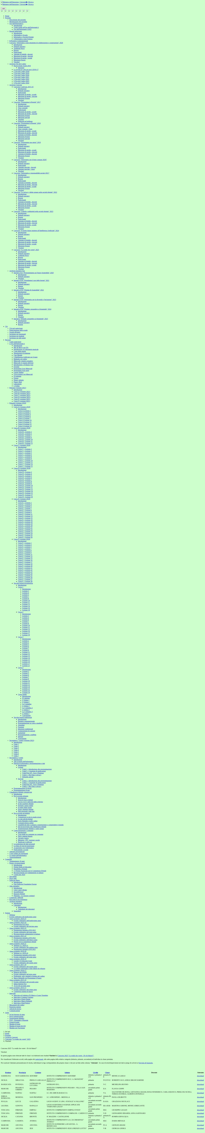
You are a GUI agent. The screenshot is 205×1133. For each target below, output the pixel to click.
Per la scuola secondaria (22, 813)
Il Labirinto (17, 376)
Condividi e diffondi (16, 898)
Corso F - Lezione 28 (25, 581)
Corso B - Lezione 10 (25, 439)
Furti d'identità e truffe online (27, 821)
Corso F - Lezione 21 (25, 568)
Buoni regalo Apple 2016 (22, 66)
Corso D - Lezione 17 (25, 495)
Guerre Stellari (18, 372)
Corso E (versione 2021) (22, 399)
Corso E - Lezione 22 (25, 530)
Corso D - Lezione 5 (25, 476)
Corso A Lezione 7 (24, 418)
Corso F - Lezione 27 (25, 579)
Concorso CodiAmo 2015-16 (23, 87)
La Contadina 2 (27, 708)
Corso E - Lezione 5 (25, 507)
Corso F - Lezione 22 (25, 570)
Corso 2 (20, 612)
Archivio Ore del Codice (17, 64)
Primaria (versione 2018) (17, 403)
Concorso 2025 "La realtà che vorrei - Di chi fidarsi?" (76, 1056)
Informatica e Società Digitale (24, 37)
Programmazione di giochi (22, 788)
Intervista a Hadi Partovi (22, 1003)
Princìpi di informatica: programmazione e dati (29, 763)
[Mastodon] (28, 12)
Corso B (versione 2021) (22, 393)
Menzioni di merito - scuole (23, 58)
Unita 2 (16, 746)
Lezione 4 (25, 593)
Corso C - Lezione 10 (25, 461)
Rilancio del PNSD (20, 972)
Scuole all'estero (14, 332)
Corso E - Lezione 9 (25, 512)
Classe (107, 1072)
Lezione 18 (26, 610)
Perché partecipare (15, 31)
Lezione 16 (26, 608)
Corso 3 (20, 637)
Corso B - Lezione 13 (25, 443)
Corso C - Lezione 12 (25, 462)
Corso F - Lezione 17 (25, 562)
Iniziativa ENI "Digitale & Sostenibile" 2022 (29, 290)
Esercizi (20, 779)
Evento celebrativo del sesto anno (25, 957)
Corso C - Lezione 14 (25, 464)
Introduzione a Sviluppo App (23, 365)
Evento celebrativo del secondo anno (26, 982)
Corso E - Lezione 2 (25, 503)
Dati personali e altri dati (26, 811)
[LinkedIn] (6, 12)
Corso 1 (20, 587)
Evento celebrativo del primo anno (25, 990)
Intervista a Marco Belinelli (23, 1001)
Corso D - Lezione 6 (25, 478)
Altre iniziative (14, 886)
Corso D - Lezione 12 (25, 489)
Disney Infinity (19, 380)
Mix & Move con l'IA (21, 347)
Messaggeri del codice (16, 1005)
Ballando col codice (20, 359)
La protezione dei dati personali (24, 844)
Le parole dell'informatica (18, 855)
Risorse (16, 50)
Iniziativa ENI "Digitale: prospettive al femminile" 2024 (32, 309)
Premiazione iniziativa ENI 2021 (25, 949)
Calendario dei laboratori (26, 909)
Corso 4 (20, 668)
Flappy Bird (18, 382)
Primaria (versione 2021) (17, 388)
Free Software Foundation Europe (25, 884)
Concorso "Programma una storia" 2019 (27, 142)
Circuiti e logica (23, 838)
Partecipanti (18, 52)
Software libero (14, 880)
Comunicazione (14, 1011)
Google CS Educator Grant (23, 961)
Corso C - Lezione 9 (25, 459)
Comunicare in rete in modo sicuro (29, 817)
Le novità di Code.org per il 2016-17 (26, 69)
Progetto (8, 18)
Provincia (22, 1072)
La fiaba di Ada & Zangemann (24, 846)
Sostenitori (17, 911)
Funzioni (21, 727)
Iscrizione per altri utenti (17, 338)
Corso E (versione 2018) (22, 499)
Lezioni (20, 767)
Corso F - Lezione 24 (25, 574)
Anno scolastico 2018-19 (17, 959)
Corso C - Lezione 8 (25, 457)
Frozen (16, 378)
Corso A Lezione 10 (24, 420)
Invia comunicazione (16, 1016)
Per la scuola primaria (21, 796)
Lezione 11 (26, 602)
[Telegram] (24, 12)
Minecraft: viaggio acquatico (23, 361)
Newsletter (13, 876)
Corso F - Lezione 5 (24, 547)
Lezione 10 (26, 600)
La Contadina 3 (27, 712)
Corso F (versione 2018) (22, 539)
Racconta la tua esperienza (18, 899)
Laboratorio (18, 384)
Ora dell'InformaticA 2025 (22, 29)
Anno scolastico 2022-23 (17, 928)
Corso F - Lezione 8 (24, 551)
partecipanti (39, 1059)
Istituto (67, 1072)
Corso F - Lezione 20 (25, 566)
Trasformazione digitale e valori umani (31, 829)
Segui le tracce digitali (25, 800)
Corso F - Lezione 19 (25, 564)
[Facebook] (2, 12)
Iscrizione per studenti (16, 336)
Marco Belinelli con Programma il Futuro (27, 978)
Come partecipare (15, 342)
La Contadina (26, 704)
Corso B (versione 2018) (22, 428)
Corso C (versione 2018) (22, 445)
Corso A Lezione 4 (24, 415)
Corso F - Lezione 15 (25, 558)
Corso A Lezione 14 (24, 426)
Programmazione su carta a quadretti (30, 723)
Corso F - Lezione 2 (24, 543)
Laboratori (17, 905)
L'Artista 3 (25, 706)
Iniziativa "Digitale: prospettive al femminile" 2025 (31, 319)
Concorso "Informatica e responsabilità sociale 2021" (31, 173)
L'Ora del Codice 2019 (21, 73)
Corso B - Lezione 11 (25, 441)
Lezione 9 (25, 679)
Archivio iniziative (15, 901)
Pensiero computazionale (26, 721)
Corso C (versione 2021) (22, 395)
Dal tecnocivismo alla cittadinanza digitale (32, 827)
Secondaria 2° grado (16, 758)
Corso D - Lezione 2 (25, 472)
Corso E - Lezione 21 (25, 528)
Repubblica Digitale (20, 869)
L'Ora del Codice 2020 (21, 75)
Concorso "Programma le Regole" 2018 (27, 123)
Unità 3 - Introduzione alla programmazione (37, 769)
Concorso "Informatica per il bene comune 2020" (30, 160)
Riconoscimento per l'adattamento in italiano (28, 873)
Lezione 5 (25, 595)
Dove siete (13, 878)
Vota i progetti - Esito (25, 129)
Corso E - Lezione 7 (25, 508)
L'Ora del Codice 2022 (21, 79)
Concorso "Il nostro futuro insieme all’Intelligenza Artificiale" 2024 (36, 230)
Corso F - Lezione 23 (25, 572)
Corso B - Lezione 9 (25, 438)
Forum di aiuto (14, 1022)
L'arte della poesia (20, 351)
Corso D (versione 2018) (22, 468)
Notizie (7, 913)
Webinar (12, 915)
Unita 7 (16, 756)
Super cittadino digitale (25, 809)
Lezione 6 (25, 620)
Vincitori (17, 62)
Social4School (18, 892)
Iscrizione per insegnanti (17, 334)
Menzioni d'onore (20, 60)
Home (7, 16)
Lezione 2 (25, 641)
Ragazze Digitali (19, 894)
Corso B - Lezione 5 (25, 434)
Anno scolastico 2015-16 (17, 980)
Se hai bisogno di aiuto (17, 1014)
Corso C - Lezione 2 (25, 449)
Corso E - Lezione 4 (25, 505)
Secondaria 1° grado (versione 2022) (21, 740)
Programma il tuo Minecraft (23, 369)
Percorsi (8, 340)
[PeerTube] (13, 12)
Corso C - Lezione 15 (25, 466)
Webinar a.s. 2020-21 (21, 945)
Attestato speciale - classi (26, 169)
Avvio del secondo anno (22, 986)
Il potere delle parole (25, 807)
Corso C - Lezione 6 (25, 455)
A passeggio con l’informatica (24, 848)
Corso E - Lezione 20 (25, 526)
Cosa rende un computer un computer (30, 834)
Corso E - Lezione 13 (25, 516)
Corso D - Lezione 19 (25, 497)
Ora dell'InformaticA (16, 23)
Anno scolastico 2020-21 (17, 944)
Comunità (8, 859)
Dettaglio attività (27, 777)
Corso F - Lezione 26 (25, 577)
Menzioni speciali (24, 117)
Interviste (12, 993)
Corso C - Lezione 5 (25, 453)
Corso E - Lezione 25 (25, 535)
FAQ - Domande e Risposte (18, 1020)
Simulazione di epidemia (22, 353)
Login (3, 8)
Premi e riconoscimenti (17, 863)
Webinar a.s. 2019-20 (21, 953)
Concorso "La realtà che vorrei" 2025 (26, 250)
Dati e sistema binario (25, 836)
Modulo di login (14, 1024)
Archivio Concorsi (15, 85)
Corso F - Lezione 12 (25, 556)
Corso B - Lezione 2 (25, 432)
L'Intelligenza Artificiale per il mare (25, 357)
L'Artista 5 (25, 714)
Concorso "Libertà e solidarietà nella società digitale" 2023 (33, 211)
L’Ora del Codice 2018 (21, 71)
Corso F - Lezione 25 (25, 576)
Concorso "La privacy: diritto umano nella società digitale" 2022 (35, 192)
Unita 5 (16, 752)
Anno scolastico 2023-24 (17, 922)
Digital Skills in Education (22, 867)
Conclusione (26, 715)
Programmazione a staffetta (27, 735)
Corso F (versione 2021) (22, 401)
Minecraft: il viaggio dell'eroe (23, 363)
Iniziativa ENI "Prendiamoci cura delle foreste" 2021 (31, 280)
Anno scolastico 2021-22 (17, 936)
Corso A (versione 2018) (22, 407)
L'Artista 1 (25, 700)
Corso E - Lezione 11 (25, 514)
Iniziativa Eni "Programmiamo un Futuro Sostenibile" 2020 (34, 273)
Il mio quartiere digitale (26, 804)
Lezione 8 (25, 599)
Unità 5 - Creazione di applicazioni (34, 771)
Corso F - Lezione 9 (24, 553)
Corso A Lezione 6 (24, 416)
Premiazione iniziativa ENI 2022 (25, 938)
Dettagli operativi (19, 46)
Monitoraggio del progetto (18, 22)
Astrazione (21, 733)
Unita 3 (16, 748)
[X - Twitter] (21, 12)
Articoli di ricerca (15, 1009)
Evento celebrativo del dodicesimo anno (22, 917)
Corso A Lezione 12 (24, 424)
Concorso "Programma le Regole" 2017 (27, 102)
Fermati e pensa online (25, 806)
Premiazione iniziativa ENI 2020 (25, 955)
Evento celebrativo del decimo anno (26, 926)
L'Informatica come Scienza (23, 39)
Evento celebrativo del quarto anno (25, 967)
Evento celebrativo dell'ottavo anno (25, 940)
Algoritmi (21, 725)
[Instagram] (17, 12)
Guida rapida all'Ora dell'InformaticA (26, 27)
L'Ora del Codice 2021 (21, 77)
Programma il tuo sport (21, 370)
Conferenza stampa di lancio (23, 991)
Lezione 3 (25, 591)
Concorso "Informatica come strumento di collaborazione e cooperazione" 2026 (36, 43)
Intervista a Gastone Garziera (23, 997)
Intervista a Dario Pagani (22, 999)
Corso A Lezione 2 (24, 413)
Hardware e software (25, 842)
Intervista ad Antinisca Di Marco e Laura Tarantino (31, 995)
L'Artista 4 (25, 710)
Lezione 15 (26, 660)
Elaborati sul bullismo (25, 121)
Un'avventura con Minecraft (23, 374)
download (200, 1076)
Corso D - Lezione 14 (25, 491)
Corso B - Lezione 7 (25, 436)
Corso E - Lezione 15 (25, 518)
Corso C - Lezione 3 (25, 451)
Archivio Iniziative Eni (17, 271)
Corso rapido (22, 694)
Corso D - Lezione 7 (25, 480)
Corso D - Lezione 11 (25, 487)
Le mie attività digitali (25, 819)
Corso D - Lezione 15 (25, 493)
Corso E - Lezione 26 (25, 537)
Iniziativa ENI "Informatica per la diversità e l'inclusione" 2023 (35, 300)
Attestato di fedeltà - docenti (23, 54)
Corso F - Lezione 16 (25, 560)
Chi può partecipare (16, 328)
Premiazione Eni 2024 (21, 924)
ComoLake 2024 (19, 875)
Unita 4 (16, 750)
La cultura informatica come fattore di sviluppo (29, 968)
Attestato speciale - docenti (27, 167)
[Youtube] (10, 12)
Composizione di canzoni (26, 731)
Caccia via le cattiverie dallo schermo (30, 802)
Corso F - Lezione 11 (25, 554)
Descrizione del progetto (17, 20)
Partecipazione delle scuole (18, 330)
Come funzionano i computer (23, 830)
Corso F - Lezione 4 (24, 545)
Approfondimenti (15, 857)
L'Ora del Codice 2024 (21, 83)
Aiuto (7, 1013)
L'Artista (17, 386)
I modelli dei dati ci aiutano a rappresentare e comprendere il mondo (41, 825)
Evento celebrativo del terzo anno (25, 974)
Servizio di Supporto (146, 1063)
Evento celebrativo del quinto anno (25, 963)
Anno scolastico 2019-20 (17, 951)
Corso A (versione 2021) (22, 392)
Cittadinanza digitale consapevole (20, 792)
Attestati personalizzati (17, 852)
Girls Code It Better (20, 890)
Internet (20, 737)
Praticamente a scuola (21, 850)
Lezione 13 (26, 604)
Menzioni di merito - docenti (23, 56)
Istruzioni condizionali (25, 729)
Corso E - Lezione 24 (25, 533)
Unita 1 (16, 744)
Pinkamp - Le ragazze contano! (24, 896)
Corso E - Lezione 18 (25, 522)
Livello (95, 1072)
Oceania (16, 367)
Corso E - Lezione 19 (25, 524)
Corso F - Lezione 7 (24, 549)
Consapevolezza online (26, 823)
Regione (8, 1072)
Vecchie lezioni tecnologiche (23, 583)
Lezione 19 (26, 635)
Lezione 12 (26, 654)
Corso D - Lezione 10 (25, 485)
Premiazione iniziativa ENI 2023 (25, 930)
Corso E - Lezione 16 (25, 520)
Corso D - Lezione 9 (25, 484)
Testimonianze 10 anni (17, 861)
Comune (38, 1072)
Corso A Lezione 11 (24, 422)
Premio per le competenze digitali (25, 942)
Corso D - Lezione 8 (25, 482)
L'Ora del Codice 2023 (21, 81)
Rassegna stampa (15, 1007)
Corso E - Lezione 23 (25, 531)
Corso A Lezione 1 (24, 411)
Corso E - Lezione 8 (25, 510)
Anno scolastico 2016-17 (17, 970)
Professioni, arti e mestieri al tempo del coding (29, 976)
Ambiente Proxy (19, 48)
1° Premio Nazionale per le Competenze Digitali (30, 871)
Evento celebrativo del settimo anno (26, 947)
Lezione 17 (26, 633)
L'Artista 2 (25, 702)
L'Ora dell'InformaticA (17, 344)
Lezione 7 (25, 597)
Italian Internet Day (20, 984)
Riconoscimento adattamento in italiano (27, 934)
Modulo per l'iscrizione (17, 1028)
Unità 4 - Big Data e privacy (31, 775)
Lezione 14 (26, 606)
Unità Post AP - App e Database (33, 773)
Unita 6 (16, 754)
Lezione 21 (26, 666)
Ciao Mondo (18, 355)
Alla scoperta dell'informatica (23, 761)
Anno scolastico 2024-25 (17, 919)
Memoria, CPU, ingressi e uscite (29, 840)
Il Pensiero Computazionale (18, 41)
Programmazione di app (22, 790)
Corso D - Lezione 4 (25, 474)
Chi (6, 326)
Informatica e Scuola (21, 35)
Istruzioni (21, 68)
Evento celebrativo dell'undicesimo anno (27, 921)
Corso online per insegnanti (18, 853)
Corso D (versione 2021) (22, 397)
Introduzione (18, 25)
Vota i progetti (22, 108)
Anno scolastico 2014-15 (17, 988)
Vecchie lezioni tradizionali (23, 717)
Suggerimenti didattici (16, 1018)
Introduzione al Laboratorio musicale (26, 349)
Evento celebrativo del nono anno (25, 932)
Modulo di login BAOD (17, 1026)
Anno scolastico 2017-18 (17, 965)
